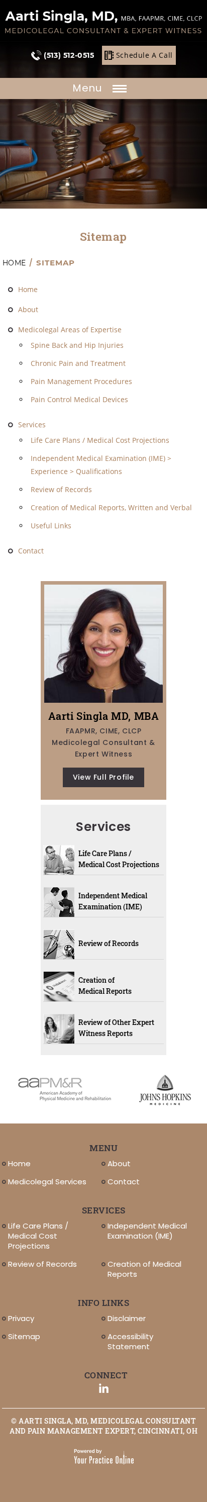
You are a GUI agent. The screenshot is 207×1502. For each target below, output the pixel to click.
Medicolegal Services (47, 1181)
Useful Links (51, 525)
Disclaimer (127, 1318)
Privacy (21, 1318)
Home (14, 262)
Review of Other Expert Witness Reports (116, 1027)
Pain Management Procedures (81, 381)
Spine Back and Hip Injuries (77, 345)
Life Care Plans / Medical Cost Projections (100, 440)
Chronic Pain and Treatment (78, 363)
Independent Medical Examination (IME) (112, 901)
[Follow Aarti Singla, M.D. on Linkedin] (104, 1388)
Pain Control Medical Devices (79, 399)
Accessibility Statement (130, 1341)
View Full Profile (103, 777)
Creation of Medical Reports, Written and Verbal (111, 507)
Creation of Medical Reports (105, 985)
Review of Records (61, 489)
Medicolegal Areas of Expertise (70, 329)
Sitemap (24, 1336)
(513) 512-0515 (69, 55)
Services (32, 424)
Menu (88, 88)
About (28, 309)
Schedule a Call (144, 55)
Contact (31, 550)
